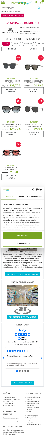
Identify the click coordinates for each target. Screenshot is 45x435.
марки (10, 12)
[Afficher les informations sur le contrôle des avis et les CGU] (37, 342)
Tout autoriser (22, 236)
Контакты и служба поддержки (33, 404)
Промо (16, 44)
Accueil (3, 12)
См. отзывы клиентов (22, 382)
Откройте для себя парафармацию (22, 274)
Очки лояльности (9, 405)
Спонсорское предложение (8, 402)
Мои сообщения (9, 397)
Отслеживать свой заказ (12, 399)
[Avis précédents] (3, 357)
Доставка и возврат (33, 401)
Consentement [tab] (9, 196)
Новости (28, 44)
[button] (36, 3)
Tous (6, 44)
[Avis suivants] (41, 357)
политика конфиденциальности (34, 423)
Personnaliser (21, 243)
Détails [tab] (21, 196)
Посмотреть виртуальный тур (22, 317)
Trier (34, 49)
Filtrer (12, 49)
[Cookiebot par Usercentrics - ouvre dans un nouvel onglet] (32, 189)
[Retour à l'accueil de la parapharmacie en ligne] (21, 3)
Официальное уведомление (31, 419)
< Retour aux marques (13, 15)
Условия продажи (32, 416)
